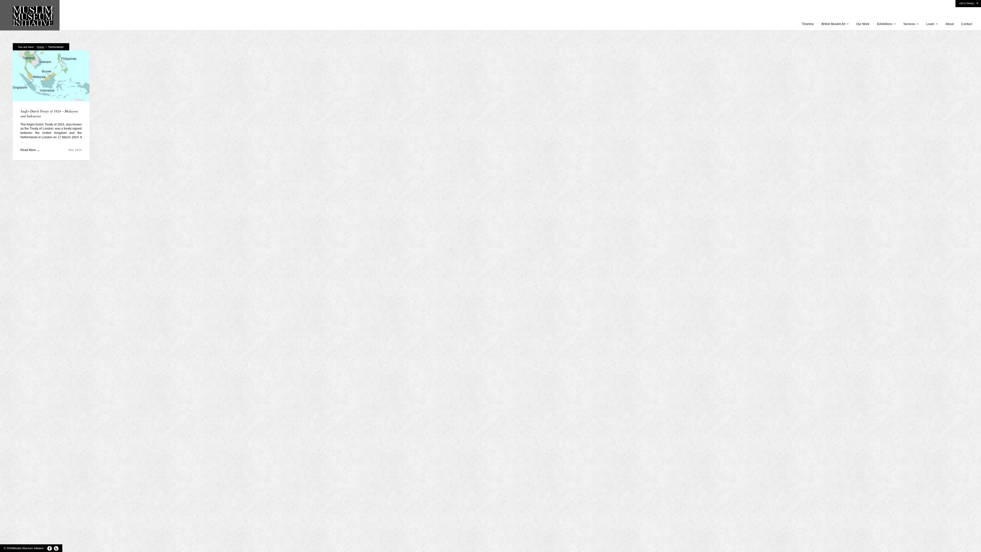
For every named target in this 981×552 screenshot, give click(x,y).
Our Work (862, 24)
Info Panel (967, 3)
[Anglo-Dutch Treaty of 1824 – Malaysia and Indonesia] (51, 76)
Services (911, 24)
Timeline (808, 24)
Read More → (30, 150)
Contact (966, 24)
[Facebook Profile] (49, 548)
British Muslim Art (835, 24)
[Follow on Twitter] (56, 548)
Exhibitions (886, 24)
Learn (932, 24)
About (949, 24)
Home (40, 47)
